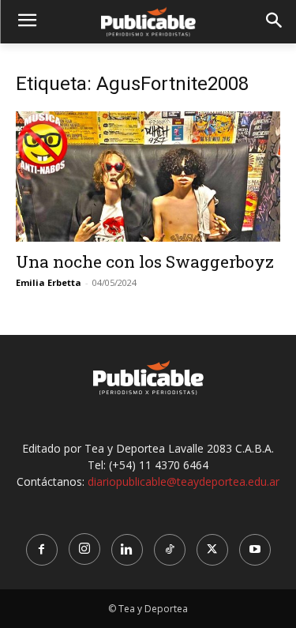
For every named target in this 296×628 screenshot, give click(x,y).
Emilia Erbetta (48, 282)
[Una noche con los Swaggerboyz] (148, 176)
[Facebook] (42, 550)
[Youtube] (255, 550)
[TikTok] (169, 550)
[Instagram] (84, 549)
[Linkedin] (127, 550)
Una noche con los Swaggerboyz (145, 261)
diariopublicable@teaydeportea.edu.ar (183, 481)
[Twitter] (212, 550)
